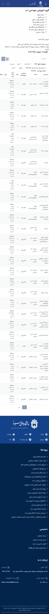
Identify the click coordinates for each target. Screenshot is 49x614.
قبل (30, 407)
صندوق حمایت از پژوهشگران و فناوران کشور (33, 465)
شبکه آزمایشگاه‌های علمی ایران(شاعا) (35, 477)
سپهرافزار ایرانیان (23, 610)
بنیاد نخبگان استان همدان (38, 473)
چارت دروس (40, 32)
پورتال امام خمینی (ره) (39, 489)
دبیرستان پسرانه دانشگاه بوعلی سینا (35, 513)
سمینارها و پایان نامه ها (36, 29)
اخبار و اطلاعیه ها (38, 22)
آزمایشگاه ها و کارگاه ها (36, 27)
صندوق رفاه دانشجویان (39, 469)
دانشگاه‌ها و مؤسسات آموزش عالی (36, 501)
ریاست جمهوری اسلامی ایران (37, 497)
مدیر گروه (41, 17)
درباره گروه (40, 14)
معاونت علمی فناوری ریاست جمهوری (35, 485)
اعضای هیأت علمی (38, 19)
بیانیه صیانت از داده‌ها (39, 540)
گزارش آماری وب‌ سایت (39, 544)
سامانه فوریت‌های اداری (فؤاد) (37, 548)
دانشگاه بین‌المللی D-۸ (39, 481)
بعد (19, 407)
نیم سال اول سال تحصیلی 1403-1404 (35, 68)
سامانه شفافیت (41, 536)
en (3, 4)
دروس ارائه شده (38, 24)
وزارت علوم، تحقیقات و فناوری (37, 461)
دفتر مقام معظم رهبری (39, 457)
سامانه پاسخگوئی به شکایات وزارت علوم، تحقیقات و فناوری (28, 517)
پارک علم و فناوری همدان (39, 505)
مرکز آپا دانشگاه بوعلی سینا (38, 509)
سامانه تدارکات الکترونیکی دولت (36, 493)
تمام (18, 64)
